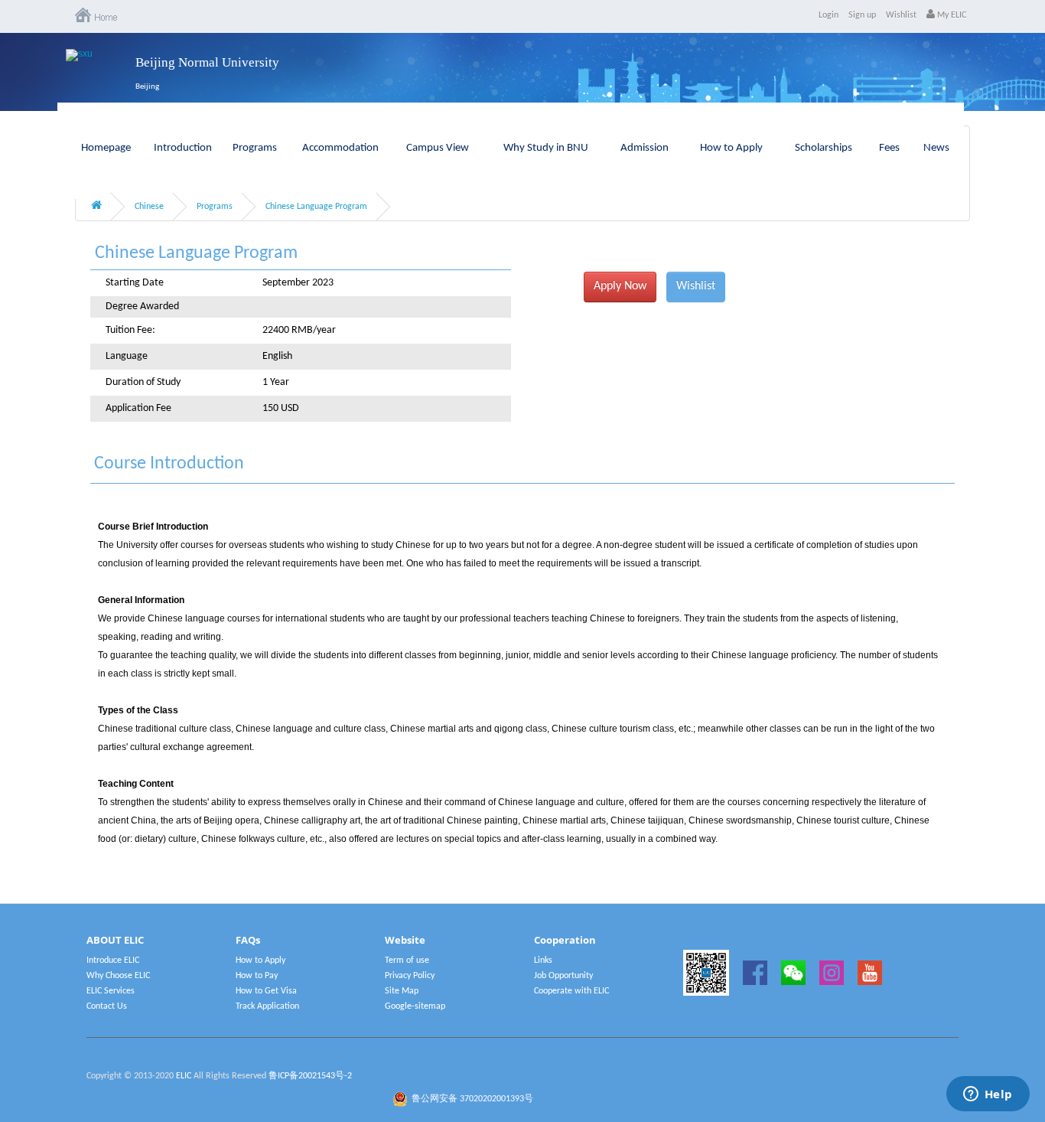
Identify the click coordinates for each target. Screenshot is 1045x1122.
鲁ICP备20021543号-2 (310, 1076)
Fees (889, 148)
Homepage (106, 148)
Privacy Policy (410, 975)
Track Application (267, 1006)
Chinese (149, 206)
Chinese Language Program (316, 206)
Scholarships (823, 148)
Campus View (437, 148)
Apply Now (620, 286)
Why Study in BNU (545, 148)
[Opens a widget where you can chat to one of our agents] (988, 1095)
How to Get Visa (266, 991)
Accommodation (340, 148)
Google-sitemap (415, 1006)
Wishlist (901, 15)
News (936, 148)
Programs (255, 148)
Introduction (183, 148)
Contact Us (106, 1006)
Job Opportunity (563, 975)
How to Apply (731, 148)
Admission (644, 148)
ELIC (183, 1076)
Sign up (862, 15)
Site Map (401, 991)
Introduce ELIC (112, 960)
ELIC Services (110, 991)
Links (543, 960)
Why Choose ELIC (118, 975)
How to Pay (257, 975)
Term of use (407, 960)
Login (828, 15)
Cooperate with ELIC (571, 991)
